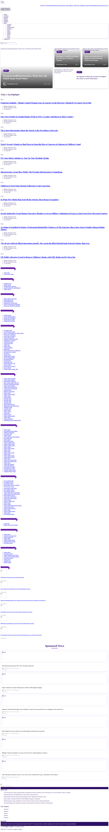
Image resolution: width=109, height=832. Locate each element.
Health (8, 26)
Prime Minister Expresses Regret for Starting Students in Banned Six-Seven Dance (16, 611)
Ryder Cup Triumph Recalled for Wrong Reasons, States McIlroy (49, 5)
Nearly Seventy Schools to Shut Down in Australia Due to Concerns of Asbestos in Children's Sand (41, 144)
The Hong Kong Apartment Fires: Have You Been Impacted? (12, 577)
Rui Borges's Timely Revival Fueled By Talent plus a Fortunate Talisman (67, 58)
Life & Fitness (10, 27)
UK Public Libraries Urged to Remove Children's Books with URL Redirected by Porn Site (38, 257)
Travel (8, 37)
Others (8, 31)
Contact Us (6, 39)
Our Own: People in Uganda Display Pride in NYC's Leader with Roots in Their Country (37, 117)
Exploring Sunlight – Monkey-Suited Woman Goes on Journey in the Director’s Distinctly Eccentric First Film (46, 103)
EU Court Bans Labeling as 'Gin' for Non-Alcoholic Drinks (25, 158)
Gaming (9, 24)
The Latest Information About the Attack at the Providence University (29, 130)
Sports (8, 34)
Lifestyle (9, 29)
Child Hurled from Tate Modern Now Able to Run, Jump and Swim (21, 794)
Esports (6, 18)
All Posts (6, 15)
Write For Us (4, 829)
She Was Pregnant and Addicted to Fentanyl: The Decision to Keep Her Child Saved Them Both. (28, 803)
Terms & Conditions (13, 829)
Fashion (6, 20)
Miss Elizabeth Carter (12, 84)
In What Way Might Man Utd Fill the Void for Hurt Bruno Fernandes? (30, 200)
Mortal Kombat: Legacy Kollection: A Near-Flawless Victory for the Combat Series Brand (26, 801)
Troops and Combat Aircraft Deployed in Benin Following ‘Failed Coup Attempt (93, 58)
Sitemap (20, 829)
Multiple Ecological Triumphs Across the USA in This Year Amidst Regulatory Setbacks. (17, 623)
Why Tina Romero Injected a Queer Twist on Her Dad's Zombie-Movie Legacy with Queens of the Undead (21, 635)
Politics (9, 33)
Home (5, 14)
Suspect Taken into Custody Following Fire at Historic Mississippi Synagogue (15, 588)
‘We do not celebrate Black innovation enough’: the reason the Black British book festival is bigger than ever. (45, 243)
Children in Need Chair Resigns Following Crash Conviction (25, 186)
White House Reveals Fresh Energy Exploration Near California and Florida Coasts (25, 796)
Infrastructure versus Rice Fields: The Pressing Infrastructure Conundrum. (32, 172)
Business (6, 17)
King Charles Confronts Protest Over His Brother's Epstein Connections (22, 799)
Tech (8, 36)
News (8, 30)
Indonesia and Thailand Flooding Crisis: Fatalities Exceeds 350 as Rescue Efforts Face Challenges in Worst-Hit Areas (23, 600)
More (5, 23)
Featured (6, 21)
